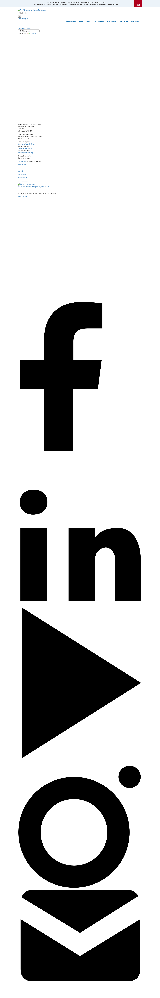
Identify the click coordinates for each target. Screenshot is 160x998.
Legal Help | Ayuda (24, 28)
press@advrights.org (25, 148)
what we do (22, 168)
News (81, 21)
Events (89, 21)
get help (21, 171)
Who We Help (111, 21)
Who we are (22, 164)
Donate (20, 19)
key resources (23, 181)
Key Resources (71, 21)
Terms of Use (22, 196)
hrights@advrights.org (25, 153)
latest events (22, 177)
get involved (22, 174)
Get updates (22, 161)
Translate (34, 33)
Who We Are (135, 21)
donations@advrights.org (26, 144)
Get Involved (99, 21)
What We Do (124, 21)
